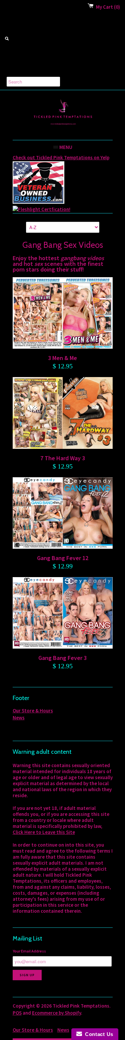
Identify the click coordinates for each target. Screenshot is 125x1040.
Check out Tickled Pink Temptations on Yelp (61, 157)
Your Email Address (29, 951)
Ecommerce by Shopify (56, 1013)
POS (17, 1013)
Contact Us (97, 1034)
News (19, 717)
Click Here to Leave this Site (44, 832)
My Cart (108, 7)
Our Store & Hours (33, 710)
